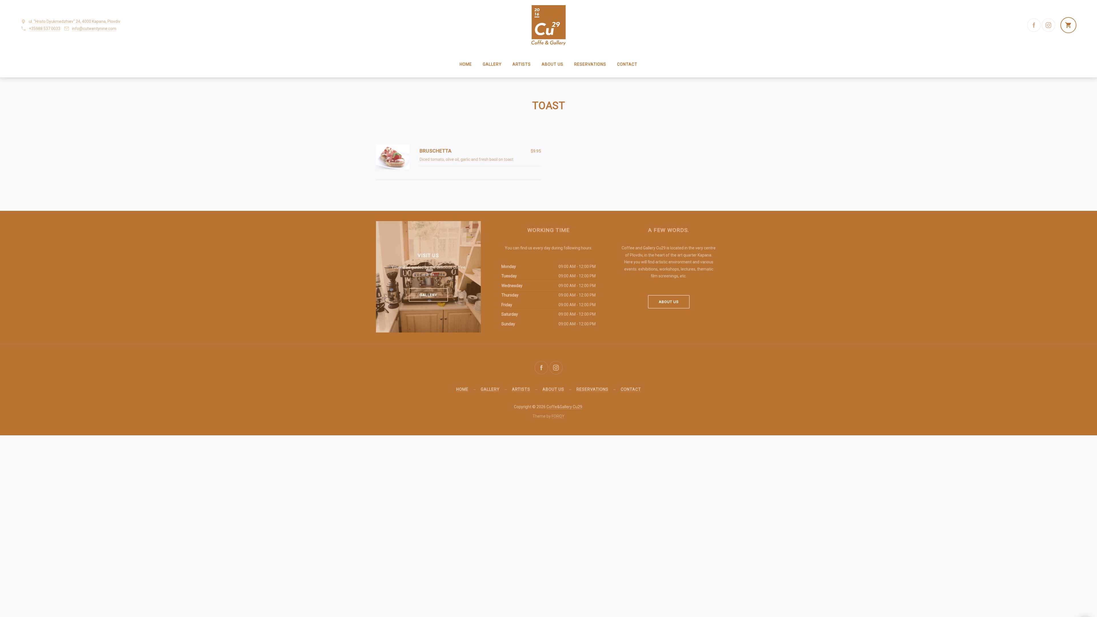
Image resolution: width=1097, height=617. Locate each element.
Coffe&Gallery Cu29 (564, 406)
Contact (627, 64)
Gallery (492, 64)
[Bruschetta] (392, 156)
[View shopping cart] (1068, 25)
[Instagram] (1048, 25)
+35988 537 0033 (44, 28)
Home (466, 64)
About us (552, 64)
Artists (522, 64)
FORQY (558, 416)
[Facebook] (1034, 25)
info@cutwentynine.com (94, 28)
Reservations (590, 64)
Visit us (428, 255)
